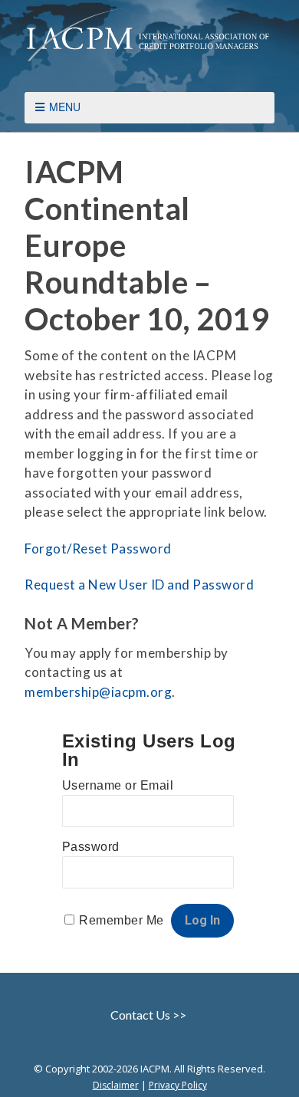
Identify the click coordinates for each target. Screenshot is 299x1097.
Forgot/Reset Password (98, 548)
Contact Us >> (149, 1014)
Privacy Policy (178, 1085)
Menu (64, 106)
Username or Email (118, 785)
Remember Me (121, 920)
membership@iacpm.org (98, 692)
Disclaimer (116, 1085)
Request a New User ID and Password (139, 584)
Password (91, 846)
